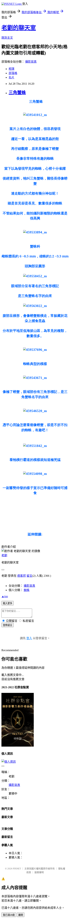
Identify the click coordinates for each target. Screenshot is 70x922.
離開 (20, 915)
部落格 (13, 73)
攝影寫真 (31, 61)
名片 (11, 77)
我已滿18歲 (9, 915)
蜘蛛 (26, 590)
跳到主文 (7, 37)
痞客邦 (21, 575)
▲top (4, 596)
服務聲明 (39, 872)
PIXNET (17, 868)
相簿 (11, 68)
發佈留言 (7, 625)
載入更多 (7, 603)
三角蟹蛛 (17, 92)
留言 (29, 575)
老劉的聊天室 (18, 28)
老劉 (4, 555)
